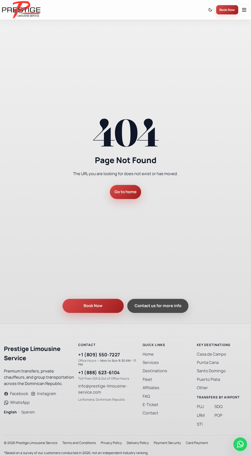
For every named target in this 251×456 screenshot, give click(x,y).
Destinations (155, 371)
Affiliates (151, 387)
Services (151, 362)
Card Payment (197, 443)
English (10, 412)
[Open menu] (244, 9)
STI (200, 424)
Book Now (227, 10)
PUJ (200, 406)
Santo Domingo (211, 371)
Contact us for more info (158, 305)
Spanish (28, 412)
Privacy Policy (111, 443)
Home (148, 354)
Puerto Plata (208, 379)
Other (202, 387)
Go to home (125, 192)
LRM (201, 415)
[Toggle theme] (210, 10)
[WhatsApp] (240, 444)
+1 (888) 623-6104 (99, 372)
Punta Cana (208, 362)
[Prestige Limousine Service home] (21, 10)
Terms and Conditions (79, 443)
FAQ (146, 396)
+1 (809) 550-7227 (99, 354)
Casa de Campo (211, 354)
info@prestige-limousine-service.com (102, 389)
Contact (150, 413)
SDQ (218, 406)
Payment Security (167, 443)
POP (218, 415)
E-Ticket (150, 404)
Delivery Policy (138, 443)
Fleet (147, 379)
